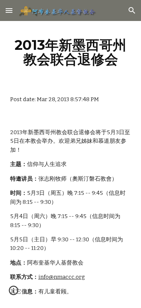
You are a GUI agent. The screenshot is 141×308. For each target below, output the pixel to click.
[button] (9, 10)
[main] (70, 52)
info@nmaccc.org (61, 277)
